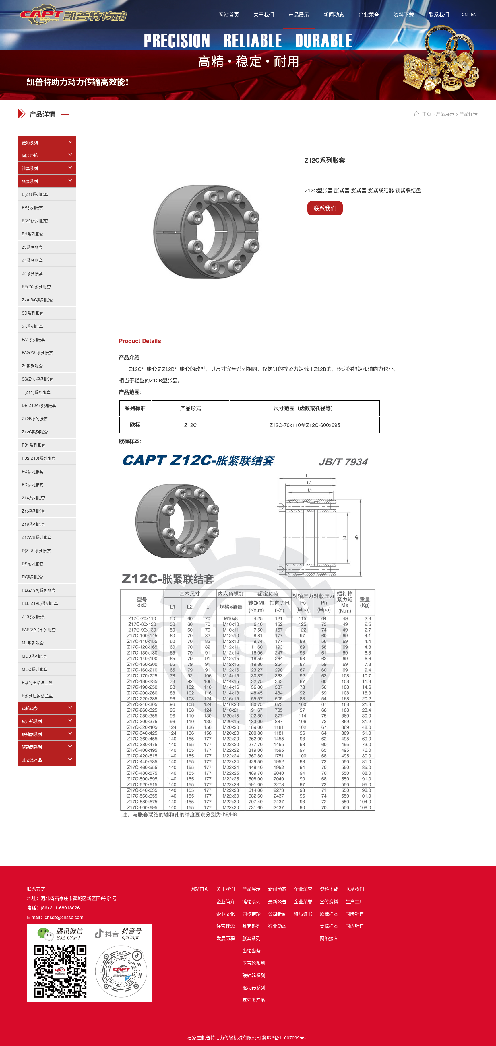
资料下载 (404, 14)
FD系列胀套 (32, 484)
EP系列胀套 (32, 207)
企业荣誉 (369, 14)
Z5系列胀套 (32, 273)
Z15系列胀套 (33, 511)
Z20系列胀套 (33, 616)
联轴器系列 (32, 734)
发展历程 (225, 938)
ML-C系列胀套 (34, 669)
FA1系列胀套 (33, 339)
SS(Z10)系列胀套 (37, 379)
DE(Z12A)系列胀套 (39, 405)
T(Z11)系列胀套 (36, 392)
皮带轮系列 (32, 721)
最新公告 (277, 901)
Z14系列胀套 (33, 497)
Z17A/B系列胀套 (36, 537)
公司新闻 (277, 914)
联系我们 (439, 14)
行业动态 (277, 926)
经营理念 (225, 926)
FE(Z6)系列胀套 (36, 286)
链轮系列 (30, 142)
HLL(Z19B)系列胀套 (40, 603)
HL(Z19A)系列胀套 (39, 590)
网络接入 (329, 938)
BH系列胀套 (32, 234)
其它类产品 (32, 760)
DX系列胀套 (32, 577)
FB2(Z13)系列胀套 (38, 458)
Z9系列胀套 (32, 366)
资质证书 (303, 914)
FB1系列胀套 (33, 445)
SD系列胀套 (32, 313)
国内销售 (355, 926)
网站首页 (228, 14)
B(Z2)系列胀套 (35, 220)
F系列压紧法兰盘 (37, 682)
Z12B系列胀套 (35, 418)
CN (465, 14)
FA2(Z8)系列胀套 (37, 352)
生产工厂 (355, 901)
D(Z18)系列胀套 (36, 550)
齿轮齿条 (30, 708)
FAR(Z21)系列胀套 (39, 629)
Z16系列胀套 (33, 524)
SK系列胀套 (32, 326)
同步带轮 (30, 155)
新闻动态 (333, 14)
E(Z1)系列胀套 (35, 194)
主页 (426, 113)
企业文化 (225, 914)
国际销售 (355, 914)
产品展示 (298, 14)
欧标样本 (329, 914)
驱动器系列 (32, 747)
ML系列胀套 (33, 643)
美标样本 (329, 926)
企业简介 (225, 901)
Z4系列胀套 (32, 260)
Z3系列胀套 (32, 247)
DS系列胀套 (32, 563)
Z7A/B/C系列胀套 (37, 300)
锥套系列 (30, 168)
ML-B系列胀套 (34, 656)
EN (473, 14)
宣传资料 (329, 901)
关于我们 (263, 14)
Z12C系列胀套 (35, 432)
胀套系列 (30, 181)
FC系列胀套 (32, 471)
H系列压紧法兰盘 (37, 695)
